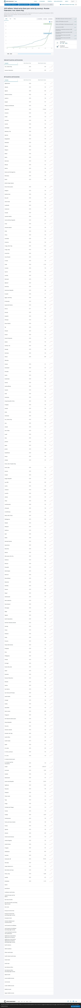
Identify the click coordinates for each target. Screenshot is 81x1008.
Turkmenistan (8, 818)
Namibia (6, 585)
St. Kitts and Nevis (9, 751)
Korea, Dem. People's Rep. (10, 463)
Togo (6, 799)
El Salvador (7, 301)
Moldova (7, 559)
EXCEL (66, 43)
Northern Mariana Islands (10, 622)
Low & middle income (9, 978)
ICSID (30, 1001)
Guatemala (7, 378)
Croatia (6, 260)
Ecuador (6, 294)
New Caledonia (8, 600)
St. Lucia (6, 755)
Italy (6, 438)
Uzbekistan (7, 851)
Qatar (6, 670)
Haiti (6, 393)
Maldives (7, 530)
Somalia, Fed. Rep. (9, 733)
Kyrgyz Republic (8, 478)
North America (8, 945)
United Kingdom (8, 840)
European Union (8, 918)
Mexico (6, 552)
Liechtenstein (8, 504)
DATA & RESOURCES (58, 1)
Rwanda (6, 681)
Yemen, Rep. (7, 873)
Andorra (6, 98)
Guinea (6, 382)
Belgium (6, 149)
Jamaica (6, 441)
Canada (6, 212)
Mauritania (7, 545)
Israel (6, 434)
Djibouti (6, 282)
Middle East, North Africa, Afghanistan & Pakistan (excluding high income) (10, 941)
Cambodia (7, 205)
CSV (60, 43)
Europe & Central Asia (9, 910)
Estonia (6, 312)
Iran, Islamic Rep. (8, 66)
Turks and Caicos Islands (10, 822)
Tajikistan (7, 785)
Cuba (6, 264)
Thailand (6, 792)
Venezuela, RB (8, 859)
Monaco (6, 563)
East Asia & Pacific (9, 899)
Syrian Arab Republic (9, 781)
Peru (6, 652)
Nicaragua (7, 607)
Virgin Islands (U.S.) (9, 866)
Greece (6, 364)
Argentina (7, 109)
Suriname (7, 770)
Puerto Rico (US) (8, 667)
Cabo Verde (7, 201)
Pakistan (6, 633)
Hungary (6, 404)
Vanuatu (6, 855)
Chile (6, 231)
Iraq (5, 423)
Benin (6, 157)
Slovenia (6, 726)
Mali (6, 534)
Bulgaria (6, 190)
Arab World (7, 888)
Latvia (6, 486)
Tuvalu (6, 825)
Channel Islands (8, 227)
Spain (6, 744)
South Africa (7, 737)
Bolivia (6, 168)
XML (63, 43)
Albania (6, 87)
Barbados (7, 142)
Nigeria (6, 615)
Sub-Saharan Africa (9, 967)
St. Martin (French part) (10, 759)
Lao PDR (6, 482)
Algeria (6, 90)
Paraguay (7, 648)
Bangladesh (7, 138)
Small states (7, 959)
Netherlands (7, 596)
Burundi (6, 198)
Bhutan (6, 164)
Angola (6, 101)
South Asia (7, 963)
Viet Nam (7, 862)
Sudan (6, 766)
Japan (6, 445)
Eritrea (6, 308)
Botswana (7, 175)
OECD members (8, 948)
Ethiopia (6, 319)
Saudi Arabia (7, 696)
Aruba (6, 116)
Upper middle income (9, 993)
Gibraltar (7, 360)
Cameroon (7, 209)
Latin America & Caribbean (10, 925)
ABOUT (66, 1)
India (6, 412)
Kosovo (6, 471)
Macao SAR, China (8, 515)
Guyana (6, 390)
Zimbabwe (7, 881)
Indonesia (7, 415)
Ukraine (6, 833)
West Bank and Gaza (9, 870)
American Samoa (8, 94)
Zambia (6, 877)
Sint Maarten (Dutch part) (10, 718)
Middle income (8, 989)
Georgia (6, 349)
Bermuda (7, 161)
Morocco (7, 574)
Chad (6, 223)
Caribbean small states (10, 892)
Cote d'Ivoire (7, 257)
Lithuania (7, 508)
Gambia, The (7, 345)
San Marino (7, 689)
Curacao (6, 268)
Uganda (6, 829)
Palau (6, 637)
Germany (7, 353)
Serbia (6, 703)
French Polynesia (8, 338)
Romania (7, 674)
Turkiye (6, 814)
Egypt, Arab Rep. (8, 297)
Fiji (5, 327)
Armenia (6, 113)
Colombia (7, 238)
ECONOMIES (42, 1)
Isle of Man (7, 430)
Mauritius (7, 548)
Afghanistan (7, 83)
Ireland (6, 426)
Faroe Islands (7, 323)
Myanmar (7, 582)
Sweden (6, 774)
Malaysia (7, 526)
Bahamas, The (8, 131)
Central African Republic (10, 220)
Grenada (6, 371)
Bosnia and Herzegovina (10, 172)
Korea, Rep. (7, 467)
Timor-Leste (7, 796)
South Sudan (7, 740)
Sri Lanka (7, 748)
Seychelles (7, 707)
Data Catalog (71, 4)
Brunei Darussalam (9, 186)
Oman (6, 630)
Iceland (6, 408)
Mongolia (7, 567)
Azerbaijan (7, 127)
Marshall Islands (8, 541)
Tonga (6, 803)
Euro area (7, 907)
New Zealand (7, 604)
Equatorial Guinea (9, 305)
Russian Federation (9, 70)
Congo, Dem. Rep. (8, 246)
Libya (6, 500)
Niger (6, 611)
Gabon (6, 342)
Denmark (7, 279)
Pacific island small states (10, 956)
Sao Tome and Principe (10, 692)
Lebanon (7, 489)
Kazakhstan (7, 452)
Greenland (7, 367)
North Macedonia (8, 619)
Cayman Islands (8, 216)
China (6, 234)
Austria (6, 124)
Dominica (7, 286)
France (6, 334)
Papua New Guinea (9, 644)
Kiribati (6, 460)
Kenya (6, 456)
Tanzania (7, 788)
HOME (35, 1)
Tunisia (6, 811)
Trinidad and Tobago (9, 807)
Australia (7, 120)
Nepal (6, 593)
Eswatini (6, 316)
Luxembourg (7, 511)
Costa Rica (7, 253)
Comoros (7, 242)
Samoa (6, 685)
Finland (6, 330)
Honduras (7, 397)
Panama (6, 641)
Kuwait (6, 474)
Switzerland (7, 777)
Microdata (67, 4)
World (6, 884)
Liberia (6, 497)
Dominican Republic (9, 290)
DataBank (63, 4)
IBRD (19, 1001)
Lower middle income (9, 985)
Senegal (6, 700)
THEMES (49, 1)
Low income (7, 982)
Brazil (6, 179)
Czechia (6, 275)
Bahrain (6, 135)
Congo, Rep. (7, 249)
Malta (6, 537)
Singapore (7, 715)
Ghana (6, 356)
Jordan (6, 449)
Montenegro (7, 571)
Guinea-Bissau (8, 386)
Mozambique (7, 578)
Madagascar (7, 519)
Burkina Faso (7, 194)
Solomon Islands (8, 729)
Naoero (6, 589)
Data (16, 1)
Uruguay (6, 847)
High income (7, 974)
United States (8, 844)
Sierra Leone (7, 711)
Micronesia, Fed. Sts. (9, 556)
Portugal (6, 663)
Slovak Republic (8, 722)
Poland (6, 659)
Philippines (7, 655)
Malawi (6, 522)
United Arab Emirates (9, 836)
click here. (6, 1006)
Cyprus (6, 271)
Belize (6, 153)
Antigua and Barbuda (9, 105)
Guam (6, 375)
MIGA (27, 1001)
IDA (21, 1001)
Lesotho (6, 493)
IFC (24, 1001)
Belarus (6, 146)
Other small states (9, 952)
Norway (6, 626)
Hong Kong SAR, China (9, 401)
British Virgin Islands (9, 183)
